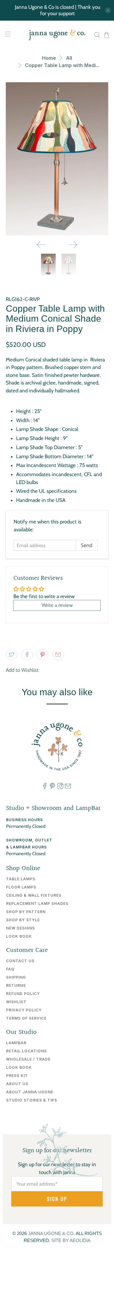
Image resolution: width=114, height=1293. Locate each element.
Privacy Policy (24, 1010)
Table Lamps (20, 879)
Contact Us (20, 961)
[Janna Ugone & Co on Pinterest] (52, 787)
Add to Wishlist (22, 670)
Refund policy (23, 993)
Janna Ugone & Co (51, 1233)
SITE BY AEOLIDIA (71, 1240)
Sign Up (57, 1199)
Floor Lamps (21, 887)
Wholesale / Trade (28, 1059)
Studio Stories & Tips (31, 1100)
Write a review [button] (57, 605)
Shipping (16, 977)
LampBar (16, 1043)
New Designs (20, 928)
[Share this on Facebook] (27, 654)
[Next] (73, 244)
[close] (108, 10)
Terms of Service (26, 1018)
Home (49, 58)
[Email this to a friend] (58, 654)
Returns (16, 985)
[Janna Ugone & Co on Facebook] (45, 787)
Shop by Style (23, 920)
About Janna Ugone (29, 1092)
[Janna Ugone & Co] (57, 34)
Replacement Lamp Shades (37, 903)
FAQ (10, 969)
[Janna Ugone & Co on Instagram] (60, 787)
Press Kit (17, 1075)
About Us (17, 1083)
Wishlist (16, 1002)
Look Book (19, 936)
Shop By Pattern (26, 911)
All (69, 58)
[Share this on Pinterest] (42, 654)
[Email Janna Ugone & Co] (68, 787)
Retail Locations (26, 1051)
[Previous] (41, 244)
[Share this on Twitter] (11, 654)
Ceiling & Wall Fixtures (33, 895)
